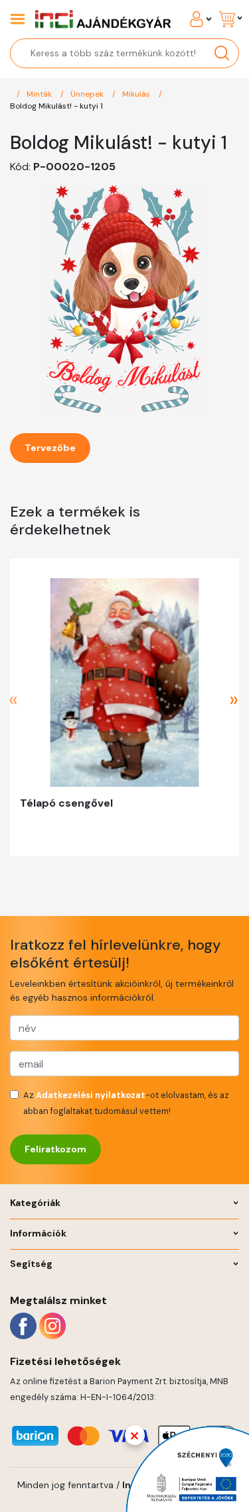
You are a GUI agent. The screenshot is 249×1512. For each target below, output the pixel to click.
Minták (40, 94)
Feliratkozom (55, 1149)
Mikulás (137, 94)
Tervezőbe (50, 448)
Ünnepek (88, 94)
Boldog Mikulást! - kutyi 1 (56, 106)
